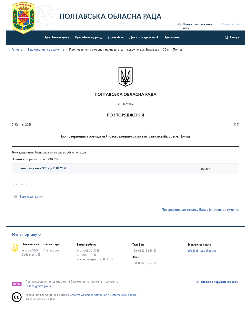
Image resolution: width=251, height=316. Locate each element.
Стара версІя (230, 24)
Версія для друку (30, 196)
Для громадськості (143, 37)
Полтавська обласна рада (111, 16)
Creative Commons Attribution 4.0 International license (103, 295)
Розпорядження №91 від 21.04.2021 (43, 168)
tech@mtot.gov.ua (40, 286)
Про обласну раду (88, 37)
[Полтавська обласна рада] (36, 14)
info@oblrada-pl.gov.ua (202, 250)
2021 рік (20, 185)
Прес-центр (172, 37)
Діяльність (116, 37)
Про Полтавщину (56, 37)
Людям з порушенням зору (197, 26)
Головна (17, 49)
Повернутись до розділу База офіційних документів (200, 210)
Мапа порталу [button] (24, 235)
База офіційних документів (46, 49)
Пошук (234, 37)
